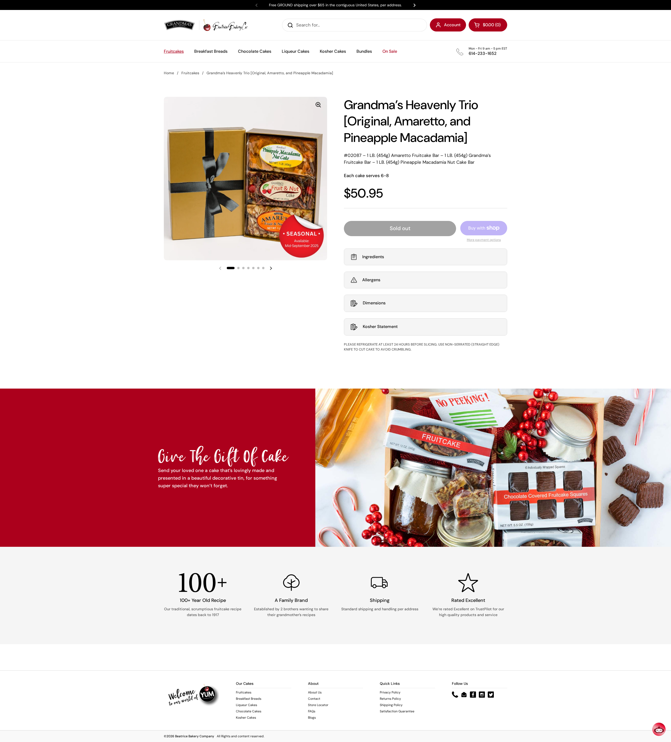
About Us (315, 692)
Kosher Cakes (246, 718)
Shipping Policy (391, 705)
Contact (314, 699)
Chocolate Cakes (248, 711)
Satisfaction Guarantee (397, 711)
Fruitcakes (190, 73)
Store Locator (318, 705)
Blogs (312, 718)
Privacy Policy (390, 692)
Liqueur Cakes (246, 705)
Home (169, 73)
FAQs (311, 711)
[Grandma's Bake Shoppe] (206, 25)
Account (452, 25)
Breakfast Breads (248, 699)
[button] (425, 257)
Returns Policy (390, 699)
